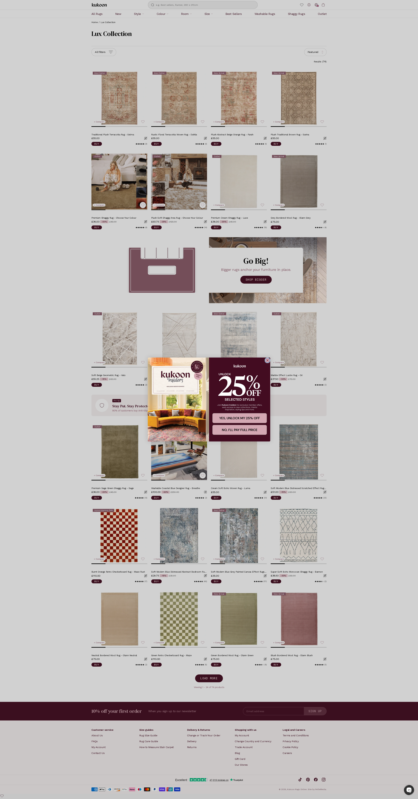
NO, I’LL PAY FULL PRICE (239, 430)
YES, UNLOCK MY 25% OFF (239, 418)
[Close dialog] (267, 360)
